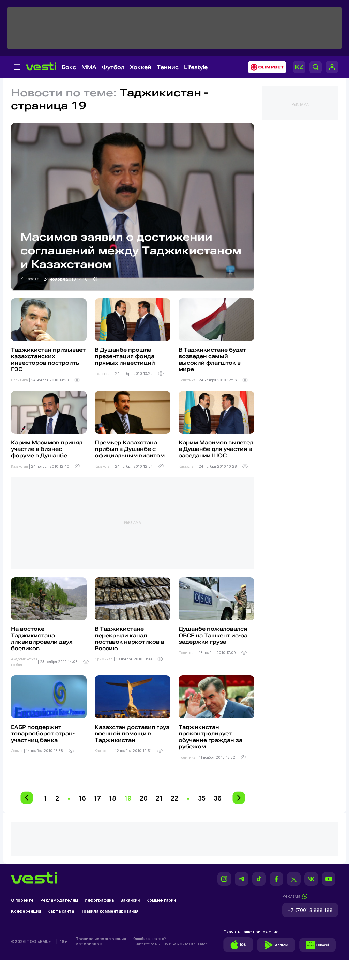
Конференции (26, 911)
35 (202, 798)
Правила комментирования (109, 911)
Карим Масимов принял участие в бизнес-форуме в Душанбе (46, 449)
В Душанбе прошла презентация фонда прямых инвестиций (125, 356)
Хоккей (140, 67)
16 (82, 798)
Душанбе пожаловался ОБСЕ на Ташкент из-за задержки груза (213, 635)
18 (112, 798)
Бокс (69, 67)
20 (144, 798)
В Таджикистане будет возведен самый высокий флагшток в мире (212, 359)
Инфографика (99, 900)
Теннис (168, 67)
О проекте (22, 900)
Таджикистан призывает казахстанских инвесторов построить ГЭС (48, 359)
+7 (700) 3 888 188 (310, 910)
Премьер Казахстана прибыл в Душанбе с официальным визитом (130, 449)
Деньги (17, 751)
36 (218, 798)
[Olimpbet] (265, 67)
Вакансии (130, 900)
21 (159, 798)
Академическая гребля (24, 662)
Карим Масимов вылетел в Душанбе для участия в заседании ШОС (216, 449)
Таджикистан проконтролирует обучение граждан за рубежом (210, 737)
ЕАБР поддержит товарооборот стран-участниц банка (43, 733)
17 (97, 798)
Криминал (104, 659)
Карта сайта (60, 911)
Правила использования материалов (100, 941)
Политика (20, 380)
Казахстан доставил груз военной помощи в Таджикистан (132, 733)
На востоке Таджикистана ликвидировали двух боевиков (41, 639)
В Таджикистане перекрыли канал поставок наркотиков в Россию (129, 639)
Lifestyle (196, 67)
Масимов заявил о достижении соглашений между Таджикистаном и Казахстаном (130, 250)
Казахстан (31, 278)
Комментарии (161, 900)
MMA (88, 67)
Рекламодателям (59, 900)
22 (174, 798)
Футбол (113, 67)
